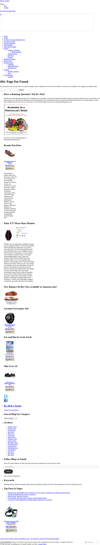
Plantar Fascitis (12, 54)
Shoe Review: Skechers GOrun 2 (18, 496)
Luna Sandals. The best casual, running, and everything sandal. (27, 498)
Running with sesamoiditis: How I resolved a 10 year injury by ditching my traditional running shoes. (39, 493)
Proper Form (8, 61)
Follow (8, 471)
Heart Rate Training (10, 47)
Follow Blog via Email (15, 459)
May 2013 (11, 434)
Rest (9, 73)
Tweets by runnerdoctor (11, 410)
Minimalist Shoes (13, 66)
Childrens (11, 64)
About (6, 38)
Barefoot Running (9, 43)
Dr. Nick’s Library (9, 41)
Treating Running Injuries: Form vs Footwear (22, 494)
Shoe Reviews (12, 68)
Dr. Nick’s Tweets (12, 406)
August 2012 (12, 450)
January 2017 (12, 428)
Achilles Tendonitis (14, 50)
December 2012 (13, 442)
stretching (11, 55)
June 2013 (11, 432)
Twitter (6, 8)
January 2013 (12, 441)
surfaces (10, 57)
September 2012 (13, 448)
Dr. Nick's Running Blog (7, 11)
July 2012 (11, 451)
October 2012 (12, 446)
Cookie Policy (42, 544)
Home (6, 36)
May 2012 (11, 455)
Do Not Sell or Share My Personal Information (44, 539)
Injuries (6, 48)
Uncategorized (8, 75)
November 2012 (13, 444)
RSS (5, 6)
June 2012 (11, 453)
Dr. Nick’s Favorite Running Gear (14, 40)
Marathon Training (9, 59)
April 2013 (11, 435)
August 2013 (12, 430)
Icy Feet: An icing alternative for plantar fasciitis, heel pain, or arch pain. (30, 500)
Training (6, 70)
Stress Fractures (16, 52)
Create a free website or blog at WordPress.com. (15, 539)
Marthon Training (13, 71)
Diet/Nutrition (8, 45)
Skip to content (4, 1)
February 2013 (12, 439)
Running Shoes (8, 63)
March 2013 (11, 437)
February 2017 (12, 427)
